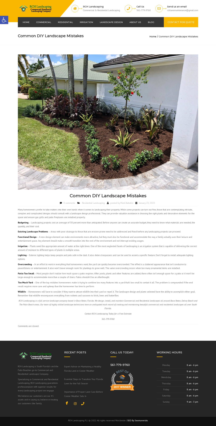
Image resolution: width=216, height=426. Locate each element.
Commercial (43, 22)
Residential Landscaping (93, 203)
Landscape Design (111, 22)
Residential (65, 22)
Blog (151, 22)
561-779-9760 (120, 365)
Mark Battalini (126, 203)
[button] (4, 20)
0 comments (69, 203)
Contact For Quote (181, 22)
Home (26, 22)
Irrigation (86, 22)
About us (135, 22)
